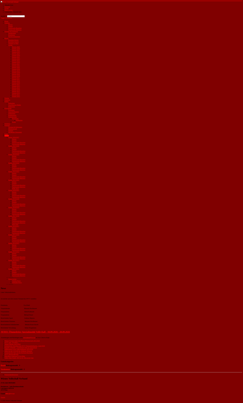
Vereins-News (16, 281)
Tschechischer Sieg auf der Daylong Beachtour (19, 353)
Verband (7, 125)
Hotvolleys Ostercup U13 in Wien (15, 356)
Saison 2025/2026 (13, 146)
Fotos (6, 134)
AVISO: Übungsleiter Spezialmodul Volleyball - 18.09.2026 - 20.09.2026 (35, 332)
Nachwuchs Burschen (15, 28)
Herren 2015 (16, 84)
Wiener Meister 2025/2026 (13, 344)
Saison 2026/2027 (13, 137)
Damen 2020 (16, 69)
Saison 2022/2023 (13, 171)
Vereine (7, 98)
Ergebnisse (11, 35)
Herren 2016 (16, 81)
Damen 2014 (16, 89)
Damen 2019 (16, 72)
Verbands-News (17, 282)
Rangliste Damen (13, 42)
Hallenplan (11, 106)
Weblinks (7, 124)
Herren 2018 (16, 74)
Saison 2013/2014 (13, 252)
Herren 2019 (16, 71)
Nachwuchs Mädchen (14, 30)
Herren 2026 (16, 47)
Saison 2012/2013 (13, 260)
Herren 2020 (16, 67)
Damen (10, 26)
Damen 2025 (16, 52)
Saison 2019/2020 (13, 199)
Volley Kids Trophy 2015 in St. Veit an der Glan (19, 358)
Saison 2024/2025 (13, 154)
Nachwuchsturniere (14, 36)
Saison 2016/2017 (13, 226)
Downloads (8, 108)
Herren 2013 (16, 91)
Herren (10, 25)
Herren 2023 (16, 57)
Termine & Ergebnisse (11, 31)
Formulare (11, 110)
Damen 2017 (16, 79)
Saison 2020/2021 (13, 190)
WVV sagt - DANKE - (12, 342)
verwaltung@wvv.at (29, 337)
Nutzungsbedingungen (11, 374)
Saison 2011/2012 (13, 269)
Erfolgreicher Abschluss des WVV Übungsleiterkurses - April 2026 (25, 346)
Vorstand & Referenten (15, 127)
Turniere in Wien (13, 43)
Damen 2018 (16, 76)
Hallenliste (11, 103)
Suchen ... (4, 16)
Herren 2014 (16, 88)
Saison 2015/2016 (13, 235)
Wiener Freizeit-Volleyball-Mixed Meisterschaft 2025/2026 (22, 341)
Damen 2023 (16, 59)
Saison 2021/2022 (13, 180)
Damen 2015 (16, 86)
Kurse (14, 122)
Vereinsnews (5, 369)
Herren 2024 (16, 54)
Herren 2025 (16, 50)
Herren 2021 (16, 64)
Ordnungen (11, 113)
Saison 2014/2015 (13, 243)
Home (6, 21)
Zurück (3, 397)
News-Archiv (12, 279)
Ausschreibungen (13, 112)
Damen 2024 (16, 55)
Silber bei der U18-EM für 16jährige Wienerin (18, 351)
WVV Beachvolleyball (11, 354)
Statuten (10, 130)
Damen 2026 (16, 48)
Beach (6, 38)
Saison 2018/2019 (13, 207)
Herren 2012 (16, 95)
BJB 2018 (15, 224)
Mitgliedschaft (12, 129)
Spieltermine (12, 33)
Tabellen (7, 23)
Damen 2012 (16, 96)
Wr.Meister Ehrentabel (15, 132)
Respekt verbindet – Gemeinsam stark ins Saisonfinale (21, 347)
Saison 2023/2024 (13, 163)
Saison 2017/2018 (13, 216)
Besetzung (15, 118)
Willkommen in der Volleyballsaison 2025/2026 (19, 349)
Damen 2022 (16, 62)
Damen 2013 (16, 93)
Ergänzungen (12, 115)
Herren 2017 (16, 77)
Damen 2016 (16, 83)
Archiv (10, 45)
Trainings (7, 100)
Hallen (7, 101)
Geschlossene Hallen (14, 105)
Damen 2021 (16, 66)
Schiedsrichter (12, 117)
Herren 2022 (16, 60)
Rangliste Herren (13, 40)
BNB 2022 (15, 188)
